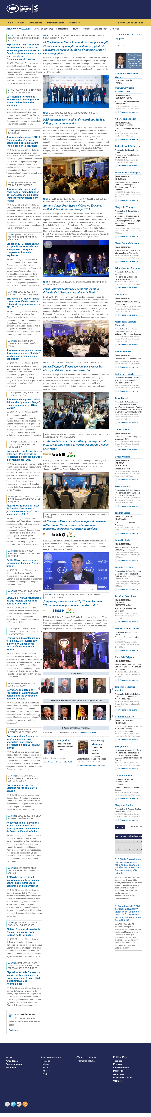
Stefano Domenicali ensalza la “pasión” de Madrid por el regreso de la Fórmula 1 (23, 932)
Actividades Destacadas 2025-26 (126, 75)
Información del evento (55, 762)
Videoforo (74, 22)
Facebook (8, 1104)
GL (128, 34)
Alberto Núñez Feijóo (125, 118)
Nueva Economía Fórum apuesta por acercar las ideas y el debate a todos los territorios (73, 368)
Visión (45, 1067)
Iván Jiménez (63, 740)
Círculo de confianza (43, 29)
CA (120, 34)
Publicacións (62, 29)
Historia (46, 1060)
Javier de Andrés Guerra (127, 146)
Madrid (11, 130)
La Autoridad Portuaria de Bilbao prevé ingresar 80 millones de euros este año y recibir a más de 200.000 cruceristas (76, 444)
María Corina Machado (127, 243)
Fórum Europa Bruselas (130, 22)
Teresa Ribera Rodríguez (127, 172)
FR (117, 39)
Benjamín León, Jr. (124, 716)
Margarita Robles (124, 805)
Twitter (14, 1104)
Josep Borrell (121, 398)
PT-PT (121, 39)
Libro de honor (100, 29)
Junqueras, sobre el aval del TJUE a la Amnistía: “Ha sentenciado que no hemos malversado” (73, 603)
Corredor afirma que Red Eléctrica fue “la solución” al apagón (22, 788)
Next (113, 687)
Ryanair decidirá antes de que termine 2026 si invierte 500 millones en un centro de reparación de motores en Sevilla (23, 644)
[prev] (117, 827)
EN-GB (138, 34)
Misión (45, 1064)
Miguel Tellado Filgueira (127, 628)
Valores (46, 1070)
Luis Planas (121, 294)
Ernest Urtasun (122, 456)
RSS (25, 1104)
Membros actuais (86, 1060)
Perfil (70, 762)
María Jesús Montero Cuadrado (125, 323)
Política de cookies (123, 1077)
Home (9, 22)
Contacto (118, 1080)
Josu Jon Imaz (122, 746)
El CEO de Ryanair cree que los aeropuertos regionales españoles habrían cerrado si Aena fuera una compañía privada (128, 866)
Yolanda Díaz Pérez (124, 567)
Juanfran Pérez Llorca (126, 596)
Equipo (45, 1074)
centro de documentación (85, 732)
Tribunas (75, 29)
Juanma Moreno (123, 512)
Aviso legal (118, 1074)
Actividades (35, 22)
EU (124, 34)
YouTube (19, 1104)
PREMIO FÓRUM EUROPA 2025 (124, 89)
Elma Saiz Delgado (124, 657)
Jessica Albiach (122, 486)
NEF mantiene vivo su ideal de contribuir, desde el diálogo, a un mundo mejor (74, 121)
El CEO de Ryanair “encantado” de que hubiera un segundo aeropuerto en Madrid (24, 601)
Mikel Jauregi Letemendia (97, 742)
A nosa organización (18, 29)
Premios (87, 29)
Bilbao (11, 35)
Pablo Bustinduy (123, 540)
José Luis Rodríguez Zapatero (125, 688)
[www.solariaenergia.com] (70, 610)
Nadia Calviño (122, 429)
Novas (21, 22)
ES (117, 34)
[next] (122, 827)
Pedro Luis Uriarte (124, 373)
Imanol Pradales (123, 351)
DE (132, 34)
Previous (39, 687)
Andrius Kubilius (123, 775)
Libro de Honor (121, 1067)
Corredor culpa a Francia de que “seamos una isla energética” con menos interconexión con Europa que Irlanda (23, 742)
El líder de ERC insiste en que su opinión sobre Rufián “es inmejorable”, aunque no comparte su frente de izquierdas (23, 250)
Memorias (114, 29)
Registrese (13, 1030)
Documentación (55, 22)
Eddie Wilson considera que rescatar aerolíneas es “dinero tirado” (23, 563)
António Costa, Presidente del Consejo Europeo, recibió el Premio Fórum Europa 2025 (72, 207)
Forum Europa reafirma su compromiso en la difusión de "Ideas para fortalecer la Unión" (71, 290)
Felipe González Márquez (127, 268)
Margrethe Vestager (125, 207)
